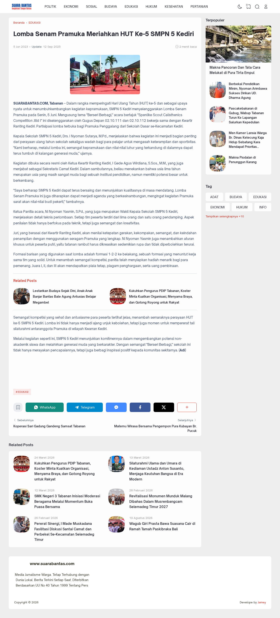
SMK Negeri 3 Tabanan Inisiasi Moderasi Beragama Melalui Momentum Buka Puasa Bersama (67, 501)
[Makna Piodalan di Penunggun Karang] (218, 170)
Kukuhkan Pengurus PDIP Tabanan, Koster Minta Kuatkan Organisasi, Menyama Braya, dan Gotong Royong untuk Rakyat (160, 296)
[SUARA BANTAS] (22, 6)
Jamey (262, 602)
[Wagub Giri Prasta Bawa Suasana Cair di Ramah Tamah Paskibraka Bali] (116, 531)
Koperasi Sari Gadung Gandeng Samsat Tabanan (49, 426)
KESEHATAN (174, 6)
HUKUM (151, 6)
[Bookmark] (18, 408)
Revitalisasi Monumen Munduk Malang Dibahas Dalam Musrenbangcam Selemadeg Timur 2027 (160, 501)
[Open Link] (265, 6)
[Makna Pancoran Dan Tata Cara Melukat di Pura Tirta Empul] (238, 61)
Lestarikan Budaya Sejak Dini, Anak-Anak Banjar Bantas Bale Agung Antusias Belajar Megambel (64, 296)
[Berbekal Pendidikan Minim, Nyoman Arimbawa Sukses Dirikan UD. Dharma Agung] (218, 97)
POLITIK (50, 6)
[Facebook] (140, 407)
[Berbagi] (187, 407)
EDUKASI (131, 6)
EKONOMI (71, 6)
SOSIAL (91, 6)
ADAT (214, 197)
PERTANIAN (199, 6)
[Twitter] (164, 407)
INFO (262, 207)
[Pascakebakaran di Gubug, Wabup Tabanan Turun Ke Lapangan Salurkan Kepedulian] (218, 121)
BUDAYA (111, 6)
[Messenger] (116, 407)
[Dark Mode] (240, 6)
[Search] (257, 6)
